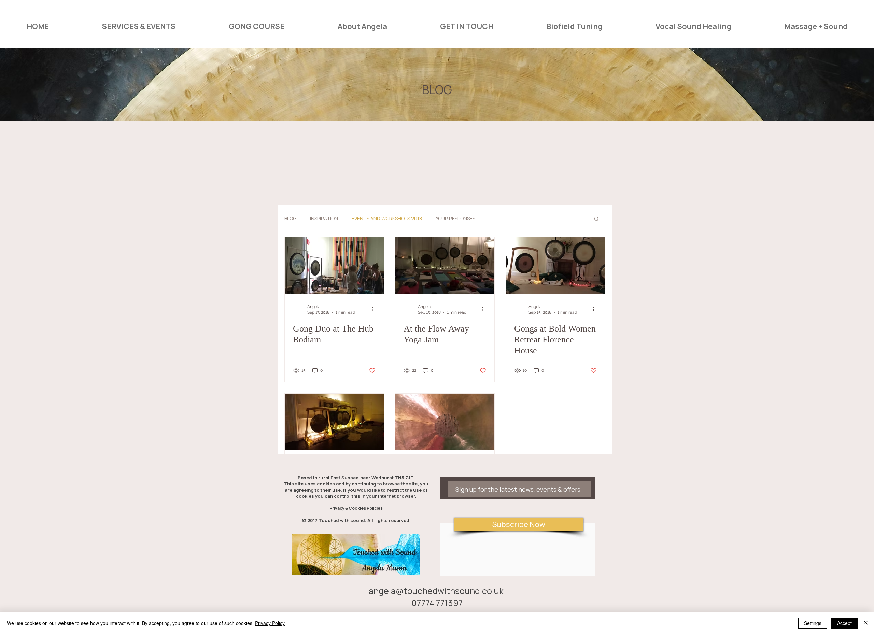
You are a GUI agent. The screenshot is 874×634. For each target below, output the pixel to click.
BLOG (290, 218)
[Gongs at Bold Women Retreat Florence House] (555, 265)
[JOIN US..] (444, 422)
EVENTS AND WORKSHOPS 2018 (387, 218)
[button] (596, 219)
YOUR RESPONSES (455, 218)
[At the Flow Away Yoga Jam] (444, 265)
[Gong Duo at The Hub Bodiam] (334, 265)
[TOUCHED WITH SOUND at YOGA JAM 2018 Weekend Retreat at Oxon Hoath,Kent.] (334, 422)
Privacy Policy (270, 623)
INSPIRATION (324, 218)
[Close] (866, 623)
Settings (812, 623)
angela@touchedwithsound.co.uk (436, 591)
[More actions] (374, 309)
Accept (844, 623)
